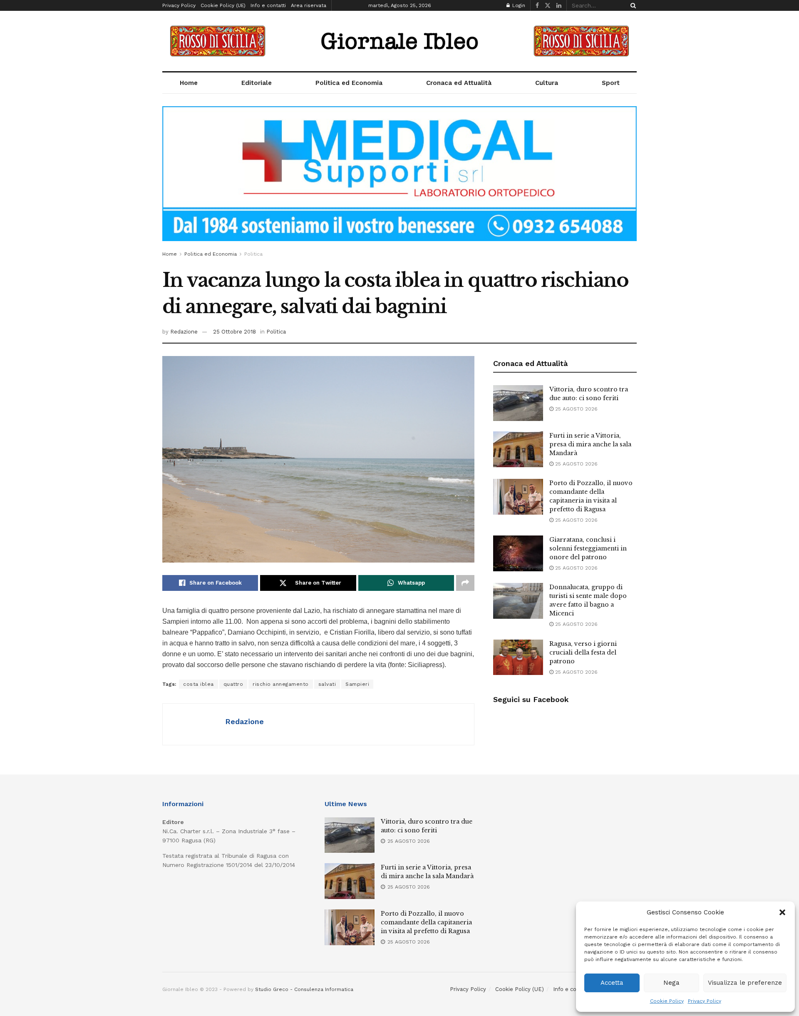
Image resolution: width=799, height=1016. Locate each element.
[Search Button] (631, 5)
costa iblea (198, 684)
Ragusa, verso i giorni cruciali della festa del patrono (583, 652)
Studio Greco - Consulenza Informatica (304, 989)
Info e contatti (268, 5)
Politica (253, 254)
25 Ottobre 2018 (234, 332)
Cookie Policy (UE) (223, 5)
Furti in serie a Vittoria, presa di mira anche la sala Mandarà (590, 444)
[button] (782, 912)
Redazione (184, 332)
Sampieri (357, 684)
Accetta (611, 982)
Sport (611, 83)
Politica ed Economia (348, 83)
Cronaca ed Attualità (458, 83)
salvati (327, 684)
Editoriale (256, 83)
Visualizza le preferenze (745, 982)
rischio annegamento (281, 684)
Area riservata (308, 5)
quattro (233, 684)
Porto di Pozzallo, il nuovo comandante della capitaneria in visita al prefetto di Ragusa (426, 922)
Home (189, 83)
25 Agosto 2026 (575, 409)
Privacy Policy (704, 1001)
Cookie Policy (667, 1001)
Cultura (546, 83)
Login (518, 5)
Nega (671, 982)
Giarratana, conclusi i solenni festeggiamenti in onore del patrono (588, 548)
